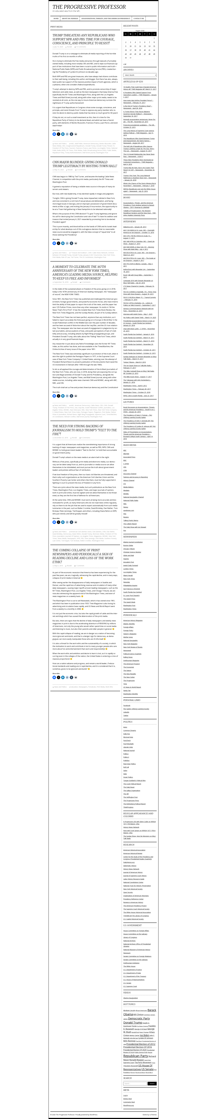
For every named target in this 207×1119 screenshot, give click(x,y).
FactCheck (127, 740)
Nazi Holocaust (75, 410)
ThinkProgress (128, 807)
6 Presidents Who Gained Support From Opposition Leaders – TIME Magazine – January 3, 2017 (140, 95)
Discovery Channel (129, 474)
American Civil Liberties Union (81, 532)
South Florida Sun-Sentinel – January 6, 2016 (138, 334)
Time (125, 684)
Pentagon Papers (87, 412)
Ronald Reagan (136, 1059)
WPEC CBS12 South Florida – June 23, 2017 (138, 396)
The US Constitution (86, 257)
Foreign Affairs (128, 627)
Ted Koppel (65, 541)
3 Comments (81, 170)
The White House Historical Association (137, 912)
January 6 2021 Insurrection (92, 255)
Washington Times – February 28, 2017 (137, 389)
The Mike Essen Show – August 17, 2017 (137, 377)
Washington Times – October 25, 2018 (136, 392)
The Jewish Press (129, 599)
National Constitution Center (133, 882)
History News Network (131, 827)
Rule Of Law (65, 257)
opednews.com (128, 510)
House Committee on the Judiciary (135, 934)
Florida (134, 1026)
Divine (145, 1115)
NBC (83, 410)
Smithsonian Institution (131, 963)
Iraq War (81, 408)
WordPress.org (128, 1105)
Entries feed (127, 1099)
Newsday (126, 582)
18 (135, 50)
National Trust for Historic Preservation (137, 886)
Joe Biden (144, 1035)
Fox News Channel (142, 1026)
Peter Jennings (90, 538)
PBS (82, 538)
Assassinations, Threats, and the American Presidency (105, 18)
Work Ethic (109, 687)
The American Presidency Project (135, 906)
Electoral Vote (128, 737)
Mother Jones (128, 637)
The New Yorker (129, 677)
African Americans (141, 1010)
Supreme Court (100, 414)
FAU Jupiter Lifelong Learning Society (136, 709)
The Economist (128, 667)
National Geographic (130, 640)
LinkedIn (126, 712)
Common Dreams (129, 730)
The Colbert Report (130, 524)
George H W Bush (140, 1029)
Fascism (72, 148)
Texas (153, 1062)
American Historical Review (132, 853)
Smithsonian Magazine (131, 660)
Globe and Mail (128, 555)
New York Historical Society (133, 889)
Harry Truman (144, 1032)
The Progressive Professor (89, 7)
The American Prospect (131, 664)
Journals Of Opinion (72, 536)
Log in (125, 1095)
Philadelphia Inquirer (130, 585)
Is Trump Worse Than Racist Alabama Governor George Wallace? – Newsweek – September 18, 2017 (138, 114)
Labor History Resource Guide (133, 879)
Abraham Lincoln (129, 1010)
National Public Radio (130, 500)
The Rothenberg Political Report (134, 804)
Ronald (69, 47)
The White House (129, 966)
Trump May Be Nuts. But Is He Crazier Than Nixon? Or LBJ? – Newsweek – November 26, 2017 (139, 170)
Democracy (67, 534)
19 (140, 50)
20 (145, 50)
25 (135, 54)
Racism (150, 1052)
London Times (128, 569)
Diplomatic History (129, 866)
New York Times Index (72, 412)
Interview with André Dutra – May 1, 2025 (137, 314)
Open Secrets (128, 892)
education (74, 687)
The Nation (127, 670)
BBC (124, 460)
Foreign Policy (128, 630)
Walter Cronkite (85, 541)
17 (130, 50)
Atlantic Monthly (129, 624)
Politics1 (126, 757)
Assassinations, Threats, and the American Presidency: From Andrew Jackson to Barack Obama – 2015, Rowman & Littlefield (138, 205)
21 (149, 50)
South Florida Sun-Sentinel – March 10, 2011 (138, 338)
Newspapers (71, 538)
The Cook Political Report (132, 784)
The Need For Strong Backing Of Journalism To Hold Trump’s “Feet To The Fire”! (85, 430)
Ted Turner (74, 257)
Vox (124, 530)
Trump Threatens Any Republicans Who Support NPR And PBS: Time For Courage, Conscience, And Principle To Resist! (84, 39)
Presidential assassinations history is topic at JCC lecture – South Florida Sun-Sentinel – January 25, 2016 (138, 323)
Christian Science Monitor (132, 552)
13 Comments (81, 47)
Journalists (107, 408)
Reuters (126, 517)
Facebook (126, 705)
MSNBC (66, 410)
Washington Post (102, 153)
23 (126, 54)
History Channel (128, 480)
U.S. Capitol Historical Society (133, 919)
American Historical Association (134, 850)
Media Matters (128, 487)
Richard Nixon (72, 414)
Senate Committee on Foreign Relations (137, 956)
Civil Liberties (96, 532)
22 (154, 50)
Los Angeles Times (104, 148)
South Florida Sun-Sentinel (132, 592)
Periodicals (92, 687)
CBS (63, 146)
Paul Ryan (139, 1041)
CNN (105, 405)
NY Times (69, 150)
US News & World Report (132, 687)
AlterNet (126, 454)
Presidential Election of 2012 (140, 1043)
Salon (125, 770)
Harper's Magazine (129, 634)
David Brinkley (57, 534)
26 (140, 54)
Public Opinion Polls (141, 1052)
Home (56, 18)
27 (145, 54)
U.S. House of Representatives (133, 980)
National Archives (129, 941)
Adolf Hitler (79, 144)
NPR (78, 538)
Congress (147, 1015)
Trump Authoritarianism (73, 153)
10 (130, 46)
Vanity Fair (127, 690)
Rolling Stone (128, 657)
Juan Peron (92, 148)
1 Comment (80, 566)
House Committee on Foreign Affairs (136, 931)
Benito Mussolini (105, 144)
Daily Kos (126, 734)
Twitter (125, 715)
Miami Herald (128, 575)
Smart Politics (128, 777)
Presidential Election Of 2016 (137, 1047)
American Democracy (91, 144)
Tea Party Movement (143, 1062)
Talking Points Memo (130, 520)
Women (132, 1072)
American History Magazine (133, 620)
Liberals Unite (128, 747)
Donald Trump (90, 146)
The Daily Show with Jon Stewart (134, 527)
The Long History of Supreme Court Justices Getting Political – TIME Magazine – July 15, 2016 (138, 133)
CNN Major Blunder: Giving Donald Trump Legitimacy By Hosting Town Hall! (85, 164)
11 (135, 46)
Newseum (126, 953)
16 (126, 50)
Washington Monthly (130, 694)
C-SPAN (126, 464)
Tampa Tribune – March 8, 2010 (134, 362)
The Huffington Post (130, 797)
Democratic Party (139, 1018)
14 (149, 46)
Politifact (126, 760)
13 (145, 46)
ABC (72, 144)
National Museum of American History (136, 950)
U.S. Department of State (132, 973)
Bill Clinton (138, 1014)
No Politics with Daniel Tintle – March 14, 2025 (139, 317)
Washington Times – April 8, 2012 (135, 386)
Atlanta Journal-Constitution (133, 542)
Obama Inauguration (130, 998)
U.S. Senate (127, 983)
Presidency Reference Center (133, 899)
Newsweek (127, 650)
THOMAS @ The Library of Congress (136, 916)
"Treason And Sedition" (79, 253)
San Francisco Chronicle (131, 589)
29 (154, 54)
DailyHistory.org (128, 862)
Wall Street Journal (88, 153)
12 (140, 46)
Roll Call (126, 767)
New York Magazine (130, 644)
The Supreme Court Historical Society (136, 909)
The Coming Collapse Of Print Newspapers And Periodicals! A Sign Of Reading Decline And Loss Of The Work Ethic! (83, 556)
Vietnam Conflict (70, 417)
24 (130, 54)
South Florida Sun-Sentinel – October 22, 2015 (139, 353)
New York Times (109, 255)
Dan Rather (110, 532)
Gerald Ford (135, 1032)
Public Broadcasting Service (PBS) (94, 150)
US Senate (147, 1069)
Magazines (98, 536)
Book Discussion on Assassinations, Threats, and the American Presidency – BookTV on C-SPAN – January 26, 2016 (139, 409)
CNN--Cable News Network (97, 253)
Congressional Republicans (75, 146)
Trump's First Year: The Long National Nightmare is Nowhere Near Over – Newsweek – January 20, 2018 (139, 177)
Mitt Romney (129, 1040)
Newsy (125, 507)
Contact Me (138, 18)
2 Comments (85, 282)
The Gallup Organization (131, 790)
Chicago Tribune (129, 549)
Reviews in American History (133, 902)
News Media (62, 538)
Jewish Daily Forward (130, 565)
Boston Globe (128, 545)
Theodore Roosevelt (130, 1066)
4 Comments (85, 438)
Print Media (78, 150)
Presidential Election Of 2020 (134, 1050)
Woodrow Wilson (140, 1072)
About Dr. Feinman (70, 18)
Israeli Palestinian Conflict (94, 408)
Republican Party (58, 153)
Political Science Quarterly (132, 654)
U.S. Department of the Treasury (134, 976)
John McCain (134, 1038)
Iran (76, 408)
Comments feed (129, 1102)
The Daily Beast (128, 787)
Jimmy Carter (134, 1035)
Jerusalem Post (128, 562)
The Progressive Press (131, 801)
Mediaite (126, 490)
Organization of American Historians (136, 896)
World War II (149, 1072)
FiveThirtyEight (128, 744)
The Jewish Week (129, 602)
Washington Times (129, 609)
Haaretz (126, 559)
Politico (126, 754)
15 (154, 46)
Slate (125, 774)
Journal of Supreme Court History (135, 876)
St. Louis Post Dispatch (131, 595)
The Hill (126, 794)
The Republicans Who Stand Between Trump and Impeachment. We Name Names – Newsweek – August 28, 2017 (139, 140)
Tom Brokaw (74, 541)
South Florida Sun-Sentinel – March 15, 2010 (138, 341)
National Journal (129, 750)
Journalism (61, 536)
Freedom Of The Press (66, 408)
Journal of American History (133, 872)
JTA (124, 484)
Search (152, 1084)
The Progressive (129, 680)
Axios (125, 727)
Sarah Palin (147, 1060)
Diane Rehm (76, 534)
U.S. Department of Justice (132, 970)
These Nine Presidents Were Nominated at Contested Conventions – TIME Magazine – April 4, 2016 (138, 162)
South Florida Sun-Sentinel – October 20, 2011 (139, 350)
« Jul (124, 64)
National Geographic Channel (133, 497)
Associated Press (129, 457)
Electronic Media (98, 534)
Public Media (111, 150)
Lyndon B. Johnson (145, 1038)
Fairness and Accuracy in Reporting (135, 477)
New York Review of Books (132, 647)
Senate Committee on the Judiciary (135, 960)
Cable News (95, 405)
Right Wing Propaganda (86, 414)
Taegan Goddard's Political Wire (134, 780)
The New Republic (129, 674)
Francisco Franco (82, 148)
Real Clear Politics (129, 764)
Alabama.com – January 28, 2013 (134, 227)
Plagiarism (97, 412)
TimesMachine (111, 414)
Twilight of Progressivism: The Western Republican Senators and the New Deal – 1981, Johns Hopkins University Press (139, 213)
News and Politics (60, 144)
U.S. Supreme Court (130, 986)
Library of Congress (130, 937)
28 (149, 54)
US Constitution (58, 417)
